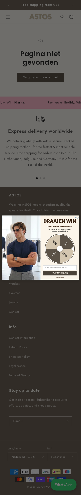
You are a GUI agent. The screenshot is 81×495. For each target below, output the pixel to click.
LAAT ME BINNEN (60, 273)
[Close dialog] (76, 217)
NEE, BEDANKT (60, 277)
